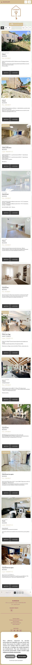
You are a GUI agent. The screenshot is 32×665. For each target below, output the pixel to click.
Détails (7, 72)
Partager (15, 72)
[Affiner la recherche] (25, 1)
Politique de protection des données (16, 620)
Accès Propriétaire (16, 624)
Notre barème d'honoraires (16, 622)
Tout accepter (22, 656)
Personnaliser (10, 656)
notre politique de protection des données (16, 651)
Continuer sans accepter (16, 660)
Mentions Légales (16, 618)
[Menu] (29, 1)
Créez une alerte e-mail (18, 24)
